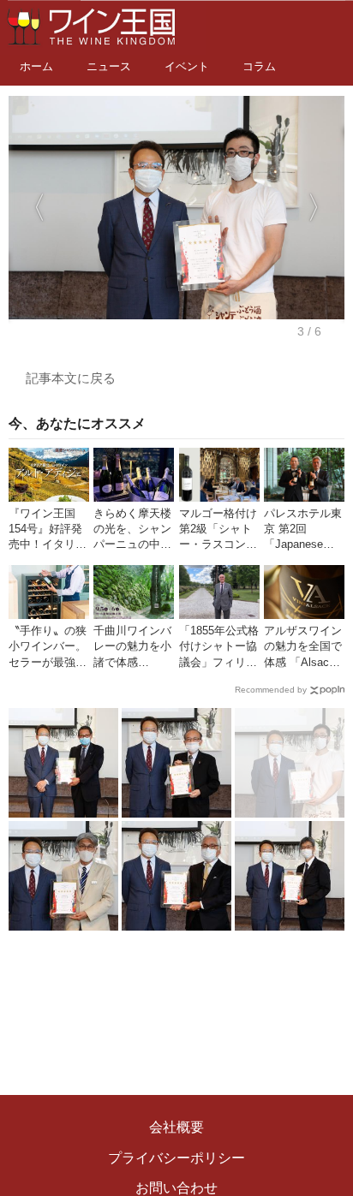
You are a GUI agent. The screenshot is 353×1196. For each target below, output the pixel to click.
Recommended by (271, 689)
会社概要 (176, 1127)
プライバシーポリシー (176, 1158)
